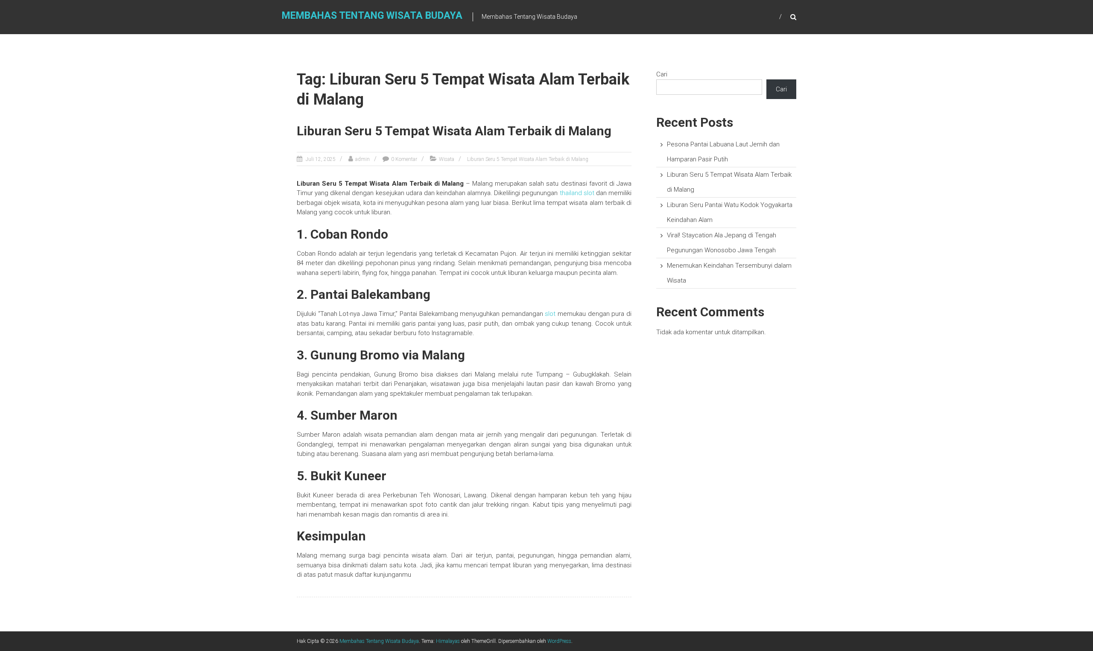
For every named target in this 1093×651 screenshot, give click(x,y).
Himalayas (448, 641)
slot (550, 314)
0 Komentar (404, 159)
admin (362, 159)
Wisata (446, 159)
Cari (661, 74)
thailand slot (577, 193)
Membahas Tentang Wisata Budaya (372, 15)
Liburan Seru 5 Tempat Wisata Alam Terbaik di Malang (454, 130)
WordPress (559, 641)
